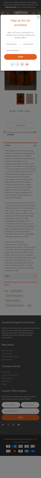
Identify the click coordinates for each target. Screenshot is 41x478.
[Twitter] (12, 64)
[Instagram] (22, 64)
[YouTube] (27, 64)
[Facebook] (17, 64)
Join (20, 57)
